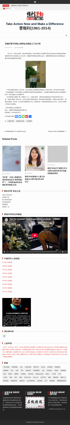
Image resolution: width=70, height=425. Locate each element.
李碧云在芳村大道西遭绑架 (56, 131)
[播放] (4, 252)
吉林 (17, 370)
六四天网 (56, 347)
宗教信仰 (28, 370)
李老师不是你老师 (29, 347)
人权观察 (15, 352)
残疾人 (48, 374)
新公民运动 (60, 352)
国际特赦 (9, 352)
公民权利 (49, 367)
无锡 (4, 374)
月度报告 (23, 374)
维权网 (62, 347)
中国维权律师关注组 (28, 349)
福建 (49, 377)
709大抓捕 (6, 367)
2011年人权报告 (7, 291)
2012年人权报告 (7, 288)
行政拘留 (39, 381)
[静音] (63, 252)
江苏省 (5, 377)
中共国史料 (39, 347)
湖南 (20, 377)
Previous (4, 326)
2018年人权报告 (7, 266)
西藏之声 (40, 354)
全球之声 (9, 354)
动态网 (12, 349)
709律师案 (14, 367)
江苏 (59, 374)
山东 (43, 370)
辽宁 (46, 381)
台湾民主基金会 (30, 352)
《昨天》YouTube (7, 347)
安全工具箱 (16, 354)
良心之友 (22, 352)
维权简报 (5, 381)
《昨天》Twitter (18, 347)
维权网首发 (14, 381)
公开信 (43, 367)
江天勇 (54, 374)
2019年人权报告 (7, 262)
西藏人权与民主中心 (57, 349)
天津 (22, 370)
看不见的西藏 (46, 349)
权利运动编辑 (19, 47)
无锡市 (10, 374)
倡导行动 (36, 367)
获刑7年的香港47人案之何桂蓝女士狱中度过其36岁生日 (35, 179)
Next (28, 326)
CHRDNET (18, 349)
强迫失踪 (49, 370)
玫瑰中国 (54, 354)
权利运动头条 (20, 121)
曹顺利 (16, 374)
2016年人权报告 (7, 273)
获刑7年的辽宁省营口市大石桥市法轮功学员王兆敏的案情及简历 (57, 170)
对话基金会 (47, 354)
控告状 (56, 370)
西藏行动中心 (24, 354)
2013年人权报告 (7, 284)
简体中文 (8, 8)
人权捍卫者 (10, 121)
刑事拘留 (57, 367)
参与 (66, 354)
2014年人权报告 (7, 280)
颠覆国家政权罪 (61, 381)
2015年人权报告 (7, 277)
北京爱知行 (39, 352)
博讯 (7, 349)
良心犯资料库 (31, 381)
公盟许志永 (52, 352)
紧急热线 (55, 377)
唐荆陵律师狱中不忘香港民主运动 (15, 131)
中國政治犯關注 (8, 357)
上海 (21, 367)
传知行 (46, 352)
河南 (10, 377)
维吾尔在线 (33, 354)
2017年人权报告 (7, 269)
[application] (35, 235)
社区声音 (43, 377)
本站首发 (30, 374)
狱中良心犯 (27, 377)
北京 (12, 370)
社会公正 (35, 377)
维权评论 (22, 381)
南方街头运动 (48, 347)
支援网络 (63, 370)
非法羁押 (29, 121)
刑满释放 (5, 370)
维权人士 (63, 377)
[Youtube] (4, 336)
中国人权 (38, 349)
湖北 (15, 377)
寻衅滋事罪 (36, 370)
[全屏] (65, 252)
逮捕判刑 (52, 381)
